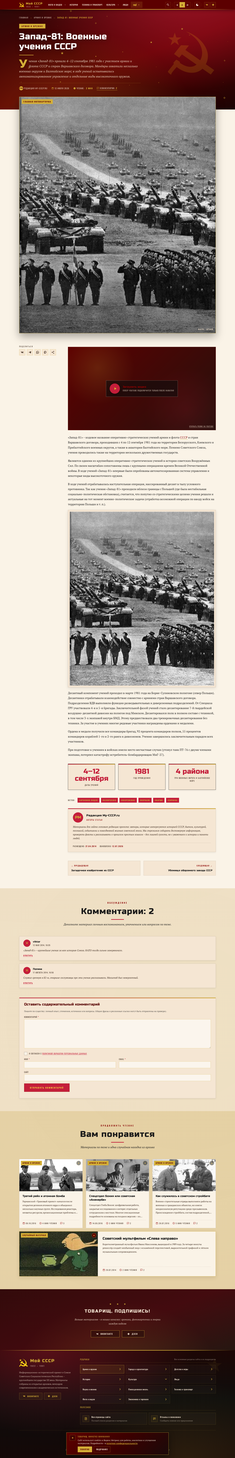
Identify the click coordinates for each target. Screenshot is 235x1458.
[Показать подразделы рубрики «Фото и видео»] (65, 5)
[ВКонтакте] (207, 5)
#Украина (172, 800)
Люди (125, 4)
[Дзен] (213, 5)
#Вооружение (128, 800)
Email (122, 1059)
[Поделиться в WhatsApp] (38, 352)
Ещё (135, 5)
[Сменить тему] (197, 5)
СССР (184, 437)
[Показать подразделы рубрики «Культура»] (118, 5)
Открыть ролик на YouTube (201, 426)
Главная (23, 17)
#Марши (159, 800)
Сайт (26, 1072)
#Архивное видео (88, 800)
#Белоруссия (109, 800)
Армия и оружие (43, 17)
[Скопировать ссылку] (53, 352)
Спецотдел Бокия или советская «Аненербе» (112, 1198)
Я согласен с (58, 1053)
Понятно (85, 1449)
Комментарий (31, 1017)
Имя (27, 1059)
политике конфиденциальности (121, 1443)
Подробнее (102, 1449)
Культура (110, 4)
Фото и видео (55, 4)
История (74, 4)
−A (177, 5)
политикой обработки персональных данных (64, 1053)
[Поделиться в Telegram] (30, 352)
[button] (117, 215)
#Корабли (145, 800)
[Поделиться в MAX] (45, 352)
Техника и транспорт (92, 4)
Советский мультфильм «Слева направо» (140, 1238)
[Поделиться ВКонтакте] (22, 352)
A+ (188, 5)
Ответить (28, 955)
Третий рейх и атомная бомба (44, 1196)
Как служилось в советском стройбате (183, 1196)
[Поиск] (168, 5)
